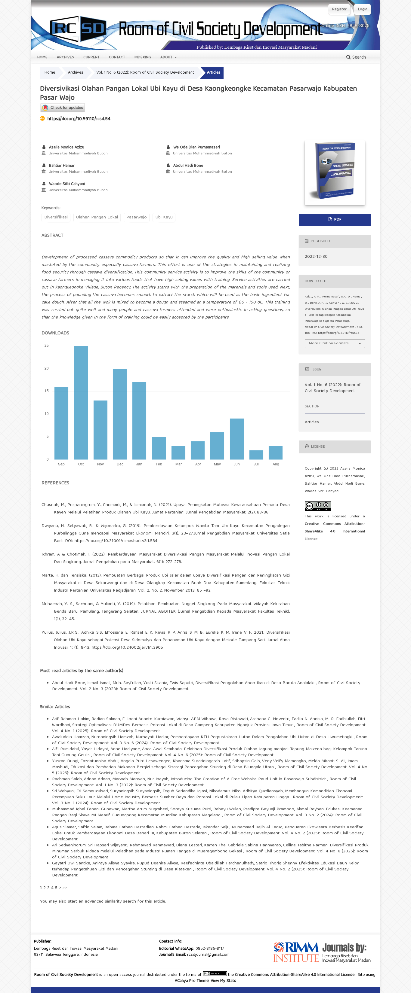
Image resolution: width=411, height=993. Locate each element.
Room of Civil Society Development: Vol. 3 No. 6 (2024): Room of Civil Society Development (209, 740)
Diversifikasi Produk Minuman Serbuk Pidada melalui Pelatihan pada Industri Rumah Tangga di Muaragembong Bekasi (210, 848)
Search (358, 57)
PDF (337, 219)
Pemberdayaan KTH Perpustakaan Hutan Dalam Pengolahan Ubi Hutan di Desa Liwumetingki (262, 737)
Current (91, 57)
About (167, 57)
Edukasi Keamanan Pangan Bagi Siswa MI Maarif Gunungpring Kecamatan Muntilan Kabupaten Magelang (207, 812)
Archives (65, 57)
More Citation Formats (329, 343)
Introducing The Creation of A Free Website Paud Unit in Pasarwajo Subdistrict (249, 779)
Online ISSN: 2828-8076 (345, 26)
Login (362, 9)
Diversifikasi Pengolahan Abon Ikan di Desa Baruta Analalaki (255, 683)
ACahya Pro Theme (192, 981)
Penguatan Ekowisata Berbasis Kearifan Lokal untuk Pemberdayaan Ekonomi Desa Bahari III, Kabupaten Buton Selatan (207, 830)
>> (65, 888)
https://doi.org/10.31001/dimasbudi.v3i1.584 (116, 541)
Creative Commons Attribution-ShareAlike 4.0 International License (335, 532)
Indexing (142, 57)
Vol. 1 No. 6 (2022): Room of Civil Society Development (145, 73)
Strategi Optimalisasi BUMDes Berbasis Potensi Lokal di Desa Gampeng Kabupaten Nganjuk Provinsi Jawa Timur (183, 725)
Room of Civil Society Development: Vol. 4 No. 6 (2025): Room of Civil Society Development (183, 755)
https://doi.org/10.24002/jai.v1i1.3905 (127, 648)
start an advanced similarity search (102, 902)
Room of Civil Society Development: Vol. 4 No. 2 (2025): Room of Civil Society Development (200, 872)
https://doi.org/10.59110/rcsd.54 (79, 119)
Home (42, 57)
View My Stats (223, 981)
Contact (117, 57)
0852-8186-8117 (210, 948)
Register (339, 9)
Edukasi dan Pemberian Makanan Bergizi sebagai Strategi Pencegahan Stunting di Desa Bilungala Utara (172, 767)
